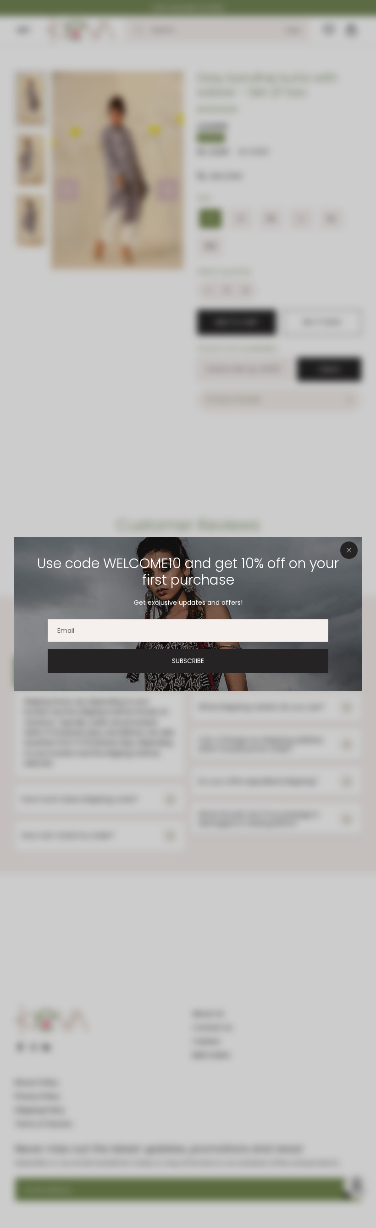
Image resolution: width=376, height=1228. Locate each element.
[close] (349, 550)
